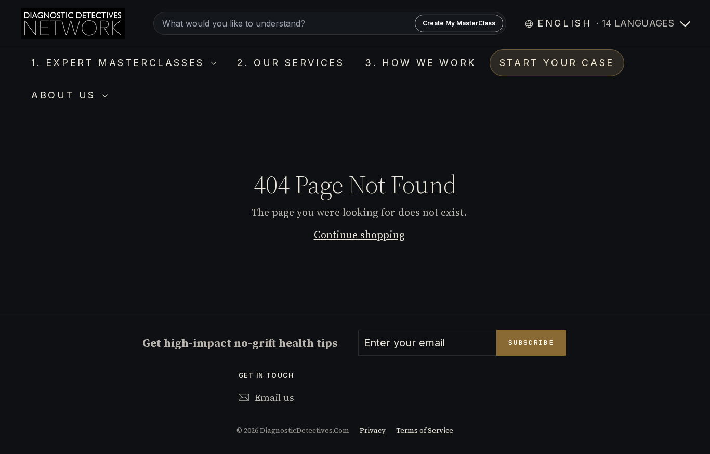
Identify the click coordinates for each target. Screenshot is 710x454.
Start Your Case (556, 62)
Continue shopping (359, 234)
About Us (65, 94)
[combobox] (329, 23)
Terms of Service (424, 430)
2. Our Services (290, 62)
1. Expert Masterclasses (119, 62)
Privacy (373, 430)
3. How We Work (420, 62)
